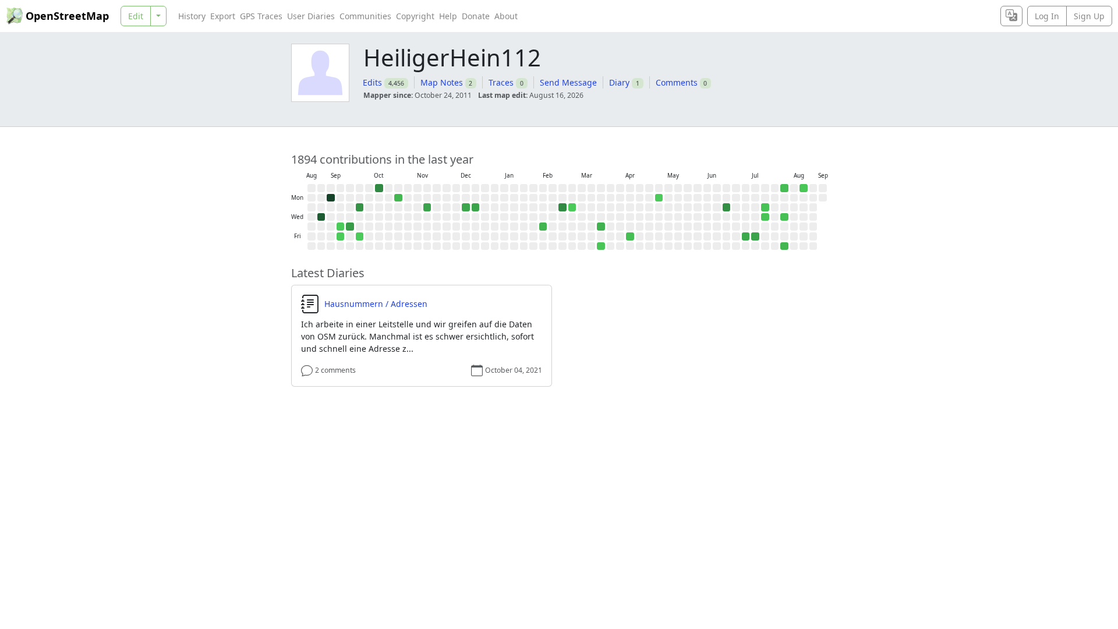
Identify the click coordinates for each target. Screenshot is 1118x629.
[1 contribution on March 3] (572, 207)
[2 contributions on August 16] (803, 188)
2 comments (335, 370)
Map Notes (441, 82)
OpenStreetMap (67, 16)
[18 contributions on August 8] (784, 246)
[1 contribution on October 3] (360, 236)
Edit (135, 16)
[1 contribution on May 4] (659, 198)
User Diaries (311, 16)
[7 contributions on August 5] (784, 217)
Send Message (568, 82)
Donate (476, 16)
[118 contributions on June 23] (727, 207)
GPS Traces (261, 16)
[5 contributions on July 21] (765, 207)
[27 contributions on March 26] (601, 226)
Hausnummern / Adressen (375, 304)
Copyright (415, 16)
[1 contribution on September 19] (341, 236)
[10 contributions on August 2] (784, 188)
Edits (372, 82)
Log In (1047, 16)
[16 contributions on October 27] (398, 198)
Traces (501, 82)
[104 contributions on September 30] (360, 207)
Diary (619, 82)
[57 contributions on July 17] (755, 236)
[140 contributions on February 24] (562, 207)
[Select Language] (1011, 16)
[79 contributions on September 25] (350, 226)
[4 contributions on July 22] (765, 217)
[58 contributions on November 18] (427, 207)
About (506, 16)
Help (448, 16)
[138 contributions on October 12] (379, 188)
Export (222, 16)
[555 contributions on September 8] (331, 198)
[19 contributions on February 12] (543, 226)
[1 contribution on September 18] (341, 226)
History (192, 16)
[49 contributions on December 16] (466, 207)
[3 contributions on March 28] (601, 246)
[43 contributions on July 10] (746, 236)
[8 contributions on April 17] (630, 236)
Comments (677, 82)
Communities (365, 16)
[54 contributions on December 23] (476, 207)
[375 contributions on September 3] (321, 217)
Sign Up (1089, 16)
